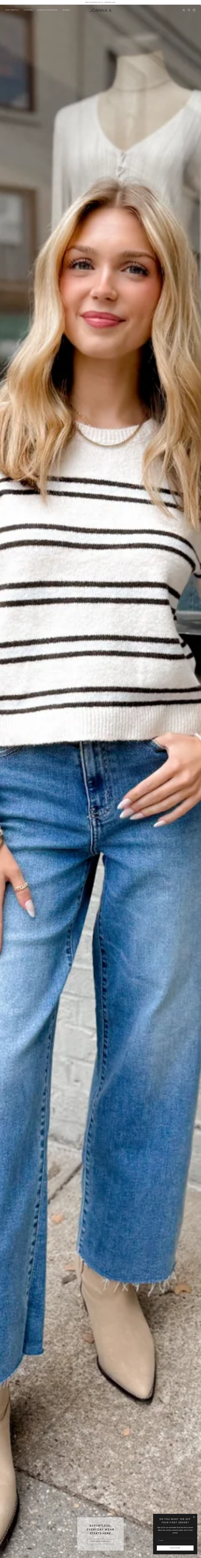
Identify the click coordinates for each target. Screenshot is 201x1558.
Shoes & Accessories (47, 10)
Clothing (28, 10)
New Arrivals (12, 10)
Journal (66, 10)
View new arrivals (100, 1541)
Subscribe (175, 1548)
